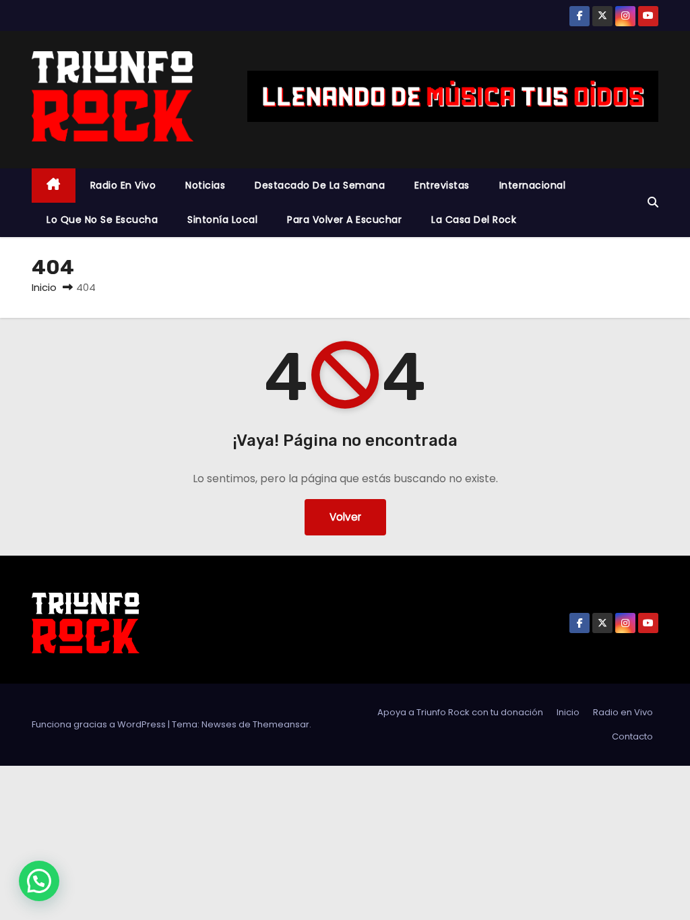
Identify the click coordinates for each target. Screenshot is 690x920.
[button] (653, 202)
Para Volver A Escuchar (344, 219)
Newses (219, 724)
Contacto (632, 736)
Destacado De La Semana (320, 185)
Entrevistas (442, 185)
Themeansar (281, 724)
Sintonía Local (222, 219)
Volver (345, 517)
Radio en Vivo (123, 185)
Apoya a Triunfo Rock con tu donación (460, 712)
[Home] (53, 185)
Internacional (532, 185)
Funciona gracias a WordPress (100, 724)
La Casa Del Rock (473, 219)
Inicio (44, 287)
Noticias (205, 185)
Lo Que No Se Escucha (102, 219)
